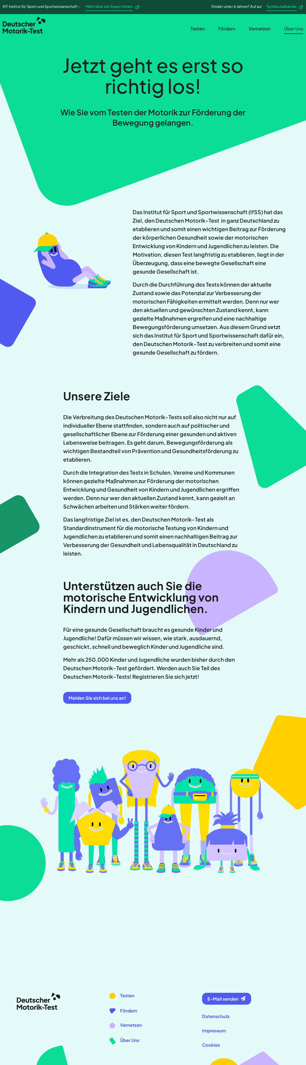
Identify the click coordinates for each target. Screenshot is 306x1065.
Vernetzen (260, 28)
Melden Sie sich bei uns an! (97, 698)
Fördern (226, 28)
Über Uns (293, 28)
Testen (197, 28)
